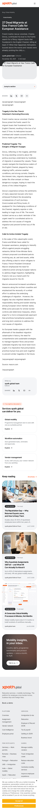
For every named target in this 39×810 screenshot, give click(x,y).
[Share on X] (16, 96)
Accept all (19, 801)
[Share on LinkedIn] (11, 96)
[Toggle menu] (34, 3)
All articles (31, 477)
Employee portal (7, 734)
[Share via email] (22, 96)
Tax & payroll (25, 730)
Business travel (26, 738)
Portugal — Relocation (10, 760)
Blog (3, 12)
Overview (5, 715)
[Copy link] (27, 96)
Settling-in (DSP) (27, 734)
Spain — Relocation (9, 775)
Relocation (24, 719)
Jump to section (19, 86)
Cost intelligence (8, 730)
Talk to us (12, 663)
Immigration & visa (27, 715)
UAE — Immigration (8, 764)
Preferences (19, 806)
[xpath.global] (9, 3)
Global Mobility (10, 12)
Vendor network (7, 726)
